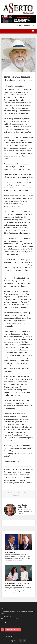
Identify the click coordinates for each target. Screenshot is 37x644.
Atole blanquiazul (11, 552)
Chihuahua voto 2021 (13, 629)
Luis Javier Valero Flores (18, 492)
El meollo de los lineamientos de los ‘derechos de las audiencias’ (17, 584)
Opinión (18, 495)
